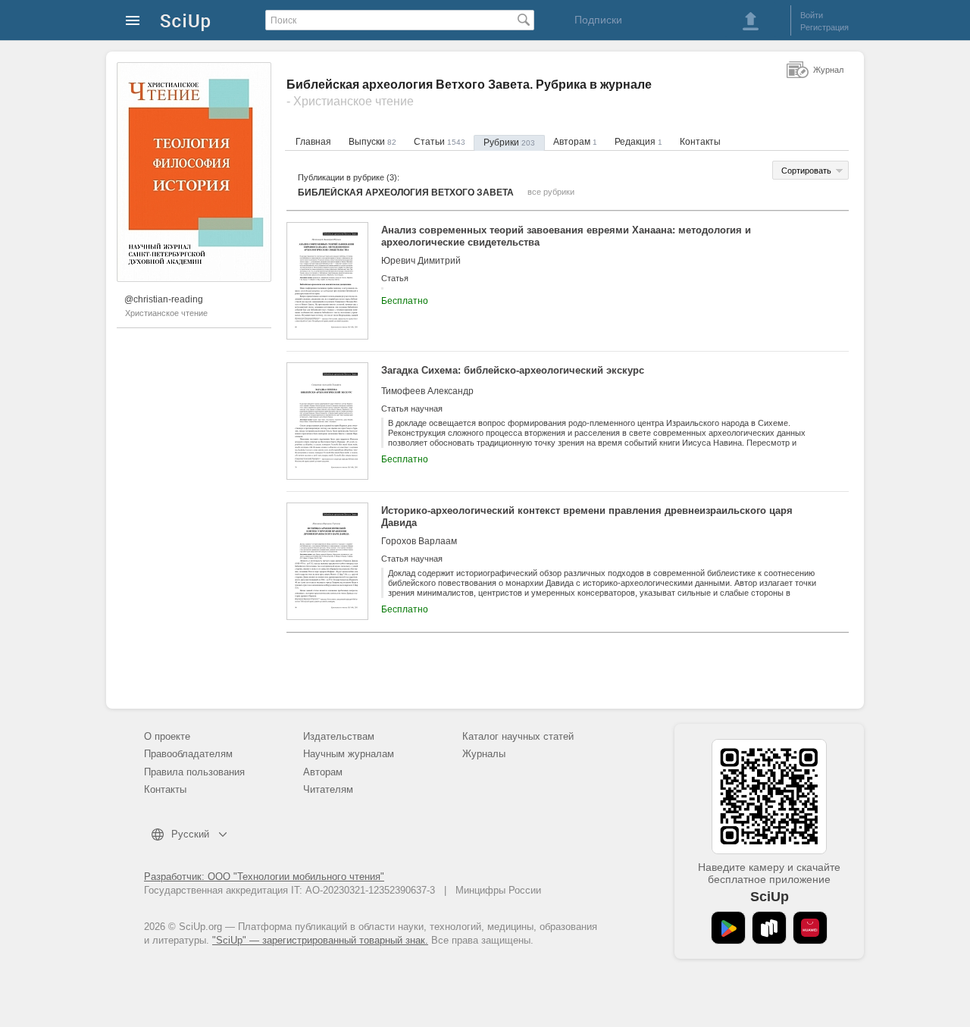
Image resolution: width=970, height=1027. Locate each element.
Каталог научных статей (518, 736)
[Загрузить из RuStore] (769, 927)
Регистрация (824, 27)
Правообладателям (188, 753)
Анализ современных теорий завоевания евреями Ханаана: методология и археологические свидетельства (566, 236)
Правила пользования (194, 772)
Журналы (483, 753)
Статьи (439, 141)
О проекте (167, 736)
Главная (313, 141)
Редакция (638, 141)
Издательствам (338, 736)
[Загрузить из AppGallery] (810, 927)
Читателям (328, 789)
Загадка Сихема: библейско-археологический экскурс (512, 370)
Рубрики (509, 142)
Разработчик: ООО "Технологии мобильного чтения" (264, 876)
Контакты (700, 141)
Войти (811, 15)
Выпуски (372, 141)
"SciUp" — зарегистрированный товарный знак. (320, 940)
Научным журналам (348, 753)
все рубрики (550, 191)
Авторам (575, 141)
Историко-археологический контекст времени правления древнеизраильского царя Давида (587, 516)
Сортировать (806, 170)
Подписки (598, 20)
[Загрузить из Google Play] (728, 927)
